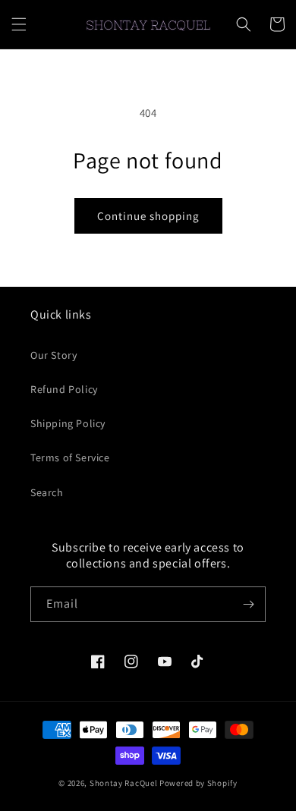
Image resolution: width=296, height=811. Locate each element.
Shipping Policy (67, 423)
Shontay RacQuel (124, 783)
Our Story (53, 355)
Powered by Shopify (198, 783)
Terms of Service (70, 457)
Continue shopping (148, 216)
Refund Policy (64, 389)
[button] (19, 24)
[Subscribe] (248, 604)
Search (47, 492)
